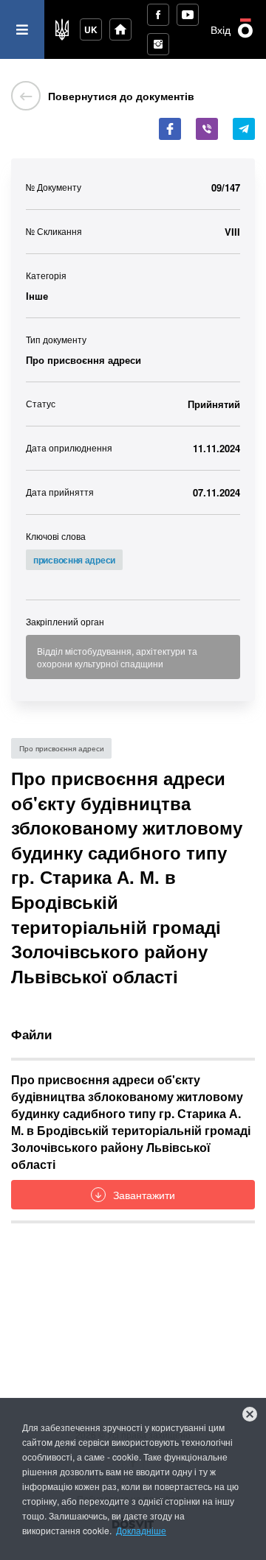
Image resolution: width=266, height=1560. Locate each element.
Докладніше (141, 1530)
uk (91, 29)
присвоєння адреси (74, 559)
